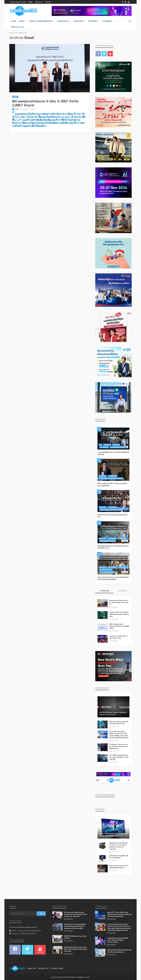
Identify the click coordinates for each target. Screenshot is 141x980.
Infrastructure (105, 569)
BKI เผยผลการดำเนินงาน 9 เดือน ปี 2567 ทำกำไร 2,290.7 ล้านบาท (45, 103)
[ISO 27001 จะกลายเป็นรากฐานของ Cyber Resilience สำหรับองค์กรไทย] (102, 758)
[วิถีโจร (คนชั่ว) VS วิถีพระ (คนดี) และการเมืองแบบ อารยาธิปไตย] (113, 470)
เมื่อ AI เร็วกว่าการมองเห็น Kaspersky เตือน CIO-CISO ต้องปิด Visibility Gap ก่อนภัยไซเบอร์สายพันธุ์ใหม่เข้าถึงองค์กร (119, 735)
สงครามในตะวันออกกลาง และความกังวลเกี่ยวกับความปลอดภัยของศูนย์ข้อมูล (113, 578)
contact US (43, 968)
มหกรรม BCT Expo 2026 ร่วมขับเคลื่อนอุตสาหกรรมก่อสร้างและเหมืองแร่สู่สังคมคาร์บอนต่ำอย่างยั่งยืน (119, 914)
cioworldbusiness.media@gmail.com (29, 931)
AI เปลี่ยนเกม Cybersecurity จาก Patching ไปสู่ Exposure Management (118, 746)
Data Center (123, 567)
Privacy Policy (57, 968)
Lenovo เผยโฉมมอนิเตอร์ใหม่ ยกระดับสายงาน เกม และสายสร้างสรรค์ (113, 835)
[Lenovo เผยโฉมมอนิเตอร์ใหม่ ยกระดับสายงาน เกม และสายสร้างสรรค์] (113, 828)
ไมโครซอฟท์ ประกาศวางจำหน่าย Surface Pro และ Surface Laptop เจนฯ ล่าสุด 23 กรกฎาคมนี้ (118, 846)
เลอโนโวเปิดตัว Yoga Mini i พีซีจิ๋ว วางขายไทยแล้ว (118, 857)
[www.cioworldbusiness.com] (17, 968)
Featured (92, 21)
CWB (16, 109)
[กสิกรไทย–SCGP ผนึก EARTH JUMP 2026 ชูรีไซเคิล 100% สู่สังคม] (102, 615)
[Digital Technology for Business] (23, 11)
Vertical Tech (17, 27)
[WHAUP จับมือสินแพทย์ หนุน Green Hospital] (57, 939)
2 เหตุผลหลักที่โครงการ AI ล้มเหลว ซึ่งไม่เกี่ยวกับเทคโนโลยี (113, 453)
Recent (123, 591)
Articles (107, 444)
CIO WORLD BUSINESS (27, 934)
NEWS (21, 21)
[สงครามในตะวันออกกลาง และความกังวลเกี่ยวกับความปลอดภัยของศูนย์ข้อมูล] (113, 564)
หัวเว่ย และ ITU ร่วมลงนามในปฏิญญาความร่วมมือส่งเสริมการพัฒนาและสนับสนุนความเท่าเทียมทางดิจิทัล (75, 926)
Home (30, 2)
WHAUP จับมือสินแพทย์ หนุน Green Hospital (75, 937)
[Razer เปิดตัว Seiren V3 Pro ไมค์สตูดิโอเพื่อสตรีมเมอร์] (102, 868)
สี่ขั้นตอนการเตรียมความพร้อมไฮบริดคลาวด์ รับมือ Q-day (118, 723)
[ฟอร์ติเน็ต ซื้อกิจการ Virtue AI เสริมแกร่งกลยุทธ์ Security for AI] (113, 706)
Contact (48, 2)
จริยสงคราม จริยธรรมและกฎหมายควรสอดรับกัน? (112, 516)
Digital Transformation (40, 21)
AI (100, 444)
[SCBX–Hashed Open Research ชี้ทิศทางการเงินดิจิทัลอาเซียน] (102, 627)
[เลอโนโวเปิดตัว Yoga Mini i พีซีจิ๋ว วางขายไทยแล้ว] (102, 858)
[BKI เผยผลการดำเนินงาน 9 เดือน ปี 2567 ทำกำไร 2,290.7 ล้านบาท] (49, 68)
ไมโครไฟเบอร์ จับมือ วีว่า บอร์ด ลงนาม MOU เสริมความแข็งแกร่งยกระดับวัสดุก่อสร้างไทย (75, 949)
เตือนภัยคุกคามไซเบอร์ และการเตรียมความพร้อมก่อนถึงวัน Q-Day (113, 547)
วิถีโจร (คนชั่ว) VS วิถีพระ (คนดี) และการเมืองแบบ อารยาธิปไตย (112, 484)
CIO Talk (116, 444)
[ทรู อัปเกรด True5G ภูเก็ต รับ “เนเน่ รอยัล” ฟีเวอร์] (102, 639)
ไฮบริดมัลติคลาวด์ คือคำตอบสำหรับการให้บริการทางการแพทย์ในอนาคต (119, 951)
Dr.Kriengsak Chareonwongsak (111, 478)
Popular (105, 591)
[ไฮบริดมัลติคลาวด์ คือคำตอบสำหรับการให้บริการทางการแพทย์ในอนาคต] (100, 953)
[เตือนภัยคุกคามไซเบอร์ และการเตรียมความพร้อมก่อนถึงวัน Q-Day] (113, 532)
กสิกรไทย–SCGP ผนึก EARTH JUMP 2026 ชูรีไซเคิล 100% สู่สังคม (119, 614)
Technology (63, 21)
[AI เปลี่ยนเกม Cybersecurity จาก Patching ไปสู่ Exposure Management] (102, 747)
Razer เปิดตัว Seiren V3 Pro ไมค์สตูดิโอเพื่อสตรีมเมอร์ (118, 867)
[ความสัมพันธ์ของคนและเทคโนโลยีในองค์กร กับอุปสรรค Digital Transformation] (100, 941)
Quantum (122, 538)
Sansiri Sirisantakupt (118, 447)
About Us (38, 2)
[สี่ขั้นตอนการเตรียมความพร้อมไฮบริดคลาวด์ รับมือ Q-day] (102, 724)
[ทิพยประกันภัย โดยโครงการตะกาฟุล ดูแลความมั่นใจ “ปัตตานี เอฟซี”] (102, 603)
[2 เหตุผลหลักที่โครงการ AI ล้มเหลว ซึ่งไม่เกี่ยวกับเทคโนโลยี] (113, 439)
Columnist (107, 21)
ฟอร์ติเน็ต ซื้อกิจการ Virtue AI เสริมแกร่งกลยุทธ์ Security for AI (113, 713)
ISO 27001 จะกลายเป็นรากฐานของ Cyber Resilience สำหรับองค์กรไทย (119, 757)
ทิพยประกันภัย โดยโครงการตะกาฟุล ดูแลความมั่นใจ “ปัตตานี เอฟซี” (118, 602)
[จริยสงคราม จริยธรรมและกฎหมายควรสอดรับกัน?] (113, 501)
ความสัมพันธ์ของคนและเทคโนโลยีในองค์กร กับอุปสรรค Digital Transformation (117, 940)
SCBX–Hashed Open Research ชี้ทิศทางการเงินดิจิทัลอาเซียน (119, 626)
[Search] (130, 21)
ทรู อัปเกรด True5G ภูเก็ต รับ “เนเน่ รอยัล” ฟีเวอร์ (118, 637)
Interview (78, 21)
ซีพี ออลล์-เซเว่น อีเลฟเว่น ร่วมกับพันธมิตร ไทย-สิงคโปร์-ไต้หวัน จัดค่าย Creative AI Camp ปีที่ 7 (75, 914)
